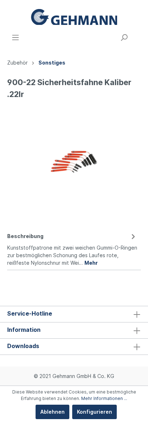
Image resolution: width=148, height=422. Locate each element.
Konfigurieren (94, 412)
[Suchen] (124, 37)
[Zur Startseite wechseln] (74, 17)
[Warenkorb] (136, 35)
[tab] (72, 248)
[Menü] (15, 37)
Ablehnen (52, 412)
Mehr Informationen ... (104, 398)
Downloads (23, 346)
